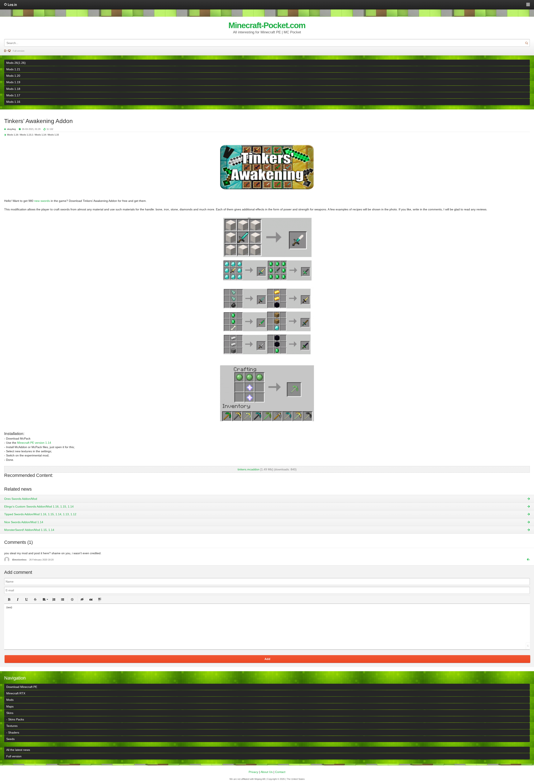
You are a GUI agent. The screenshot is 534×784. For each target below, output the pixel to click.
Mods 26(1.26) (16, 62)
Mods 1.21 (13, 69)
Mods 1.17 (13, 95)
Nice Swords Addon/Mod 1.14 (23, 522)
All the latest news (18, 749)
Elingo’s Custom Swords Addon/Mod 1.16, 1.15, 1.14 (39, 506)
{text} (9, 607)
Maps (10, 706)
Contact (280, 772)
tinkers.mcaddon (248, 469)
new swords (42, 200)
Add (267, 659)
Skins (9, 713)
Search (526, 42)
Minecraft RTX (15, 693)
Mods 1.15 (53, 134)
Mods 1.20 (13, 75)
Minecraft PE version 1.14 (34, 442)
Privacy (253, 772)
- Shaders (12, 732)
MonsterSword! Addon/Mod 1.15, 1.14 (29, 529)
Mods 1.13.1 (26, 134)
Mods (10, 699)
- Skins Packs (15, 719)
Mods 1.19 (13, 82)
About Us (267, 772)
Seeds (10, 739)
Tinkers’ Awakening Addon (38, 121)
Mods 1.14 (40, 134)
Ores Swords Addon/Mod (20, 498)
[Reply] (527, 559)
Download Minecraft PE (21, 687)
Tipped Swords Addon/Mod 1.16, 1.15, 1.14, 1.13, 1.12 (40, 514)
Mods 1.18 (13, 88)
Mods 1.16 (13, 101)
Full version (18, 51)
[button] (9, 599)
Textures (12, 725)
